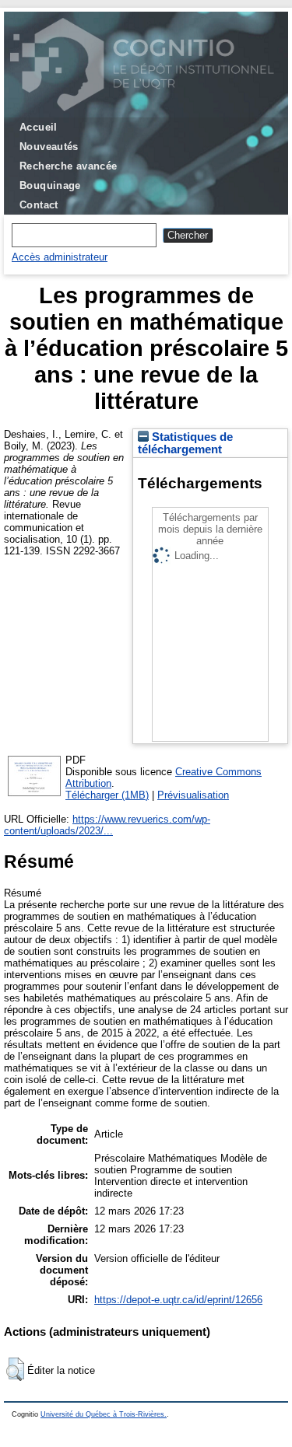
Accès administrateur (59, 257)
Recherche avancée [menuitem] (68, 166)
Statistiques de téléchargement (185, 443)
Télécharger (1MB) (107, 795)
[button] (15, 1369)
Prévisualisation (193, 795)
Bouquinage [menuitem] (50, 185)
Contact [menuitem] (38, 205)
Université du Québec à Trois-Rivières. (103, 1414)
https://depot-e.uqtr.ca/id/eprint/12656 (178, 1299)
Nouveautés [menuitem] (49, 146)
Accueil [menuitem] (38, 127)
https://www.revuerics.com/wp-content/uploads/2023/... (107, 825)
